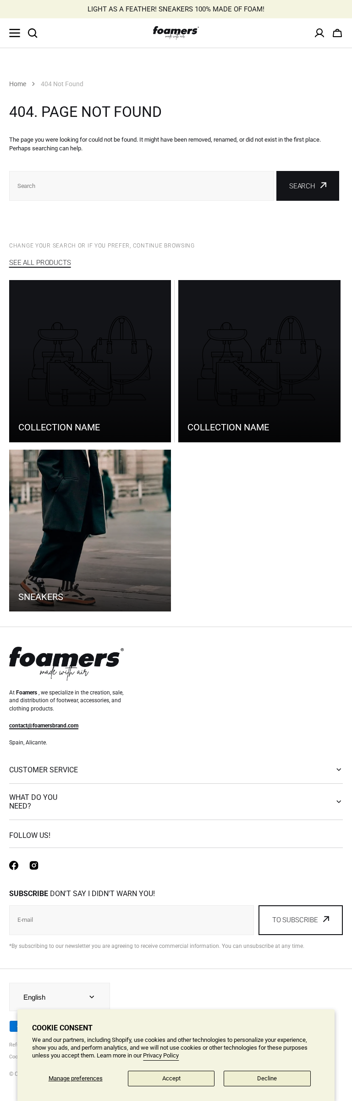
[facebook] (14, 865)
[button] (337, 33)
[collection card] (90, 530)
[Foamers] (176, 33)
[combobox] (141, 186)
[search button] (32, 33)
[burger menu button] (14, 33)
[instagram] (34, 865)
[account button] (319, 33)
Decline (267, 1078)
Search (302, 186)
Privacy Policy (161, 1055)
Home (17, 84)
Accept (171, 1078)
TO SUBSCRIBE (295, 920)
